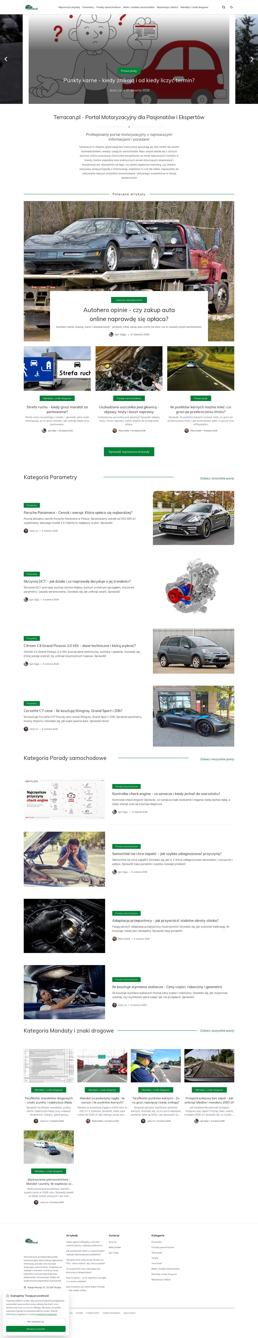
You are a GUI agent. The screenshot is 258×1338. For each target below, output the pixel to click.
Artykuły (72, 1235)
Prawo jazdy (129, 71)
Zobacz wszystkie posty (217, 478)
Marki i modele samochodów (139, 7)
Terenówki (157, 1263)
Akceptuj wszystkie (36, 1329)
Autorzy (114, 1235)
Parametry (88, 7)
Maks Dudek (115, 1247)
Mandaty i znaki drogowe (194, 7)
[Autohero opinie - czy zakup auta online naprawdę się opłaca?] (129, 271)
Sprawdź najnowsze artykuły (129, 452)
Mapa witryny (129, 1313)
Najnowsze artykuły (69, 7)
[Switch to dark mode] (231, 7)
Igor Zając (114, 1252)
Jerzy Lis (113, 1242)
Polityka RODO (92, 1313)
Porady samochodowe (108, 7)
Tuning (155, 1258)
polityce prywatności (47, 1314)
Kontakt (79, 1313)
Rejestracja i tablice (167, 7)
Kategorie (158, 1235)
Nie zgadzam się (36, 1321)
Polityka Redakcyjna (111, 1313)
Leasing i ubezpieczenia (129, 299)
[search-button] (223, 7)
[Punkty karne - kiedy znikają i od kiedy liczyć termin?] (129, 59)
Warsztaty (157, 1252)
